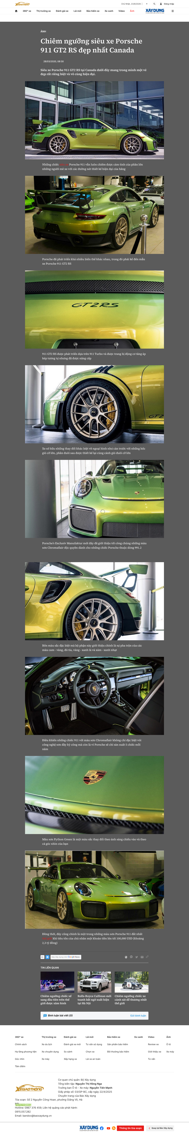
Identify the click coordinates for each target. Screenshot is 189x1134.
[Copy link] (147, 957)
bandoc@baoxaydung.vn (37, 1115)
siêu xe (63, 164)
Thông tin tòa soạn (130, 1128)
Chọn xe (90, 1051)
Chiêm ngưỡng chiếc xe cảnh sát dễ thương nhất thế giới (131, 999)
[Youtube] (108, 1128)
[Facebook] (102, 1128)
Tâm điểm (20, 1066)
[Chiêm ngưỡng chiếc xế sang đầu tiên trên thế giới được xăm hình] (57, 982)
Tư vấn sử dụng (94, 1044)
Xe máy (45, 1059)
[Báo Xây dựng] (154, 11)
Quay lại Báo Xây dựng (162, 1128)
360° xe (27, 11)
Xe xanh (109, 11)
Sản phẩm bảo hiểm (117, 1044)
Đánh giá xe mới (72, 1044)
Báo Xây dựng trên (59, 957)
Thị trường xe (43, 11)
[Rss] (114, 1128)
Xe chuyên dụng (50, 1051)
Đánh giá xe (62, 11)
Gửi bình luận (138, 1015)
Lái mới (77, 11)
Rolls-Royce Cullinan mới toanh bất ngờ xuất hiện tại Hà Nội (94, 999)
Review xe (153, 1044)
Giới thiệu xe (154, 1051)
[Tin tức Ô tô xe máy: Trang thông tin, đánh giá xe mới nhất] (22, 4)
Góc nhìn (19, 1059)
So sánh (68, 1051)
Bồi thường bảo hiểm (118, 1051)
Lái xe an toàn (93, 1059)
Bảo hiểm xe (92, 11)
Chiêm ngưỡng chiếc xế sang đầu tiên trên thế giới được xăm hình (56, 999)
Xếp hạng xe (70, 1059)
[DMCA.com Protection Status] (23, 1104)
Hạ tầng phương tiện (26, 1051)
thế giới (47, 938)
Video (121, 11)
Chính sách (21, 1044)
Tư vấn (151, 1059)
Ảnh (132, 11)
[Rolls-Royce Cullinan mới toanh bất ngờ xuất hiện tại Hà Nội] (94, 982)
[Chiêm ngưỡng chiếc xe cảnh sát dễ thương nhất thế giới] (131, 982)
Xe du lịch (47, 1044)
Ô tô (168, 1044)
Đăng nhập (169, 4)
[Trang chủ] (16, 11)
